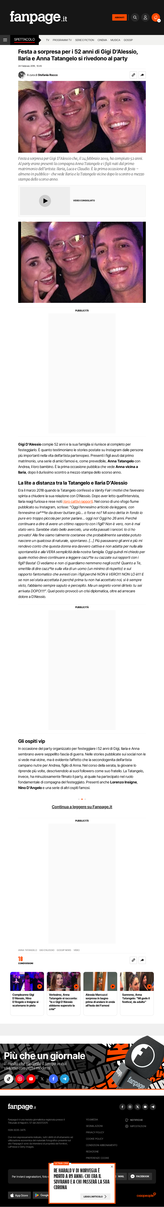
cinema (102, 40)
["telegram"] (64, 1078)
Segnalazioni (94, 1125)
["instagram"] (19, 1078)
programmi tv (62, 40)
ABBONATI (119, 17)
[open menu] (5, 40)
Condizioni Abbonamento (101, 1145)
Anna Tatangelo (27, 950)
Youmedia (92, 1119)
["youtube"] (31, 1078)
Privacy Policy (95, 1132)
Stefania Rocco (48, 75)
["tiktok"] (8, 1078)
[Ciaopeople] (146, 1196)
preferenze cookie (97, 1157)
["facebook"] (53, 1078)
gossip (128, 40)
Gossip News (64, 950)
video (77, 950)
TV (47, 40)
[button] (142, 75)
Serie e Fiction (84, 40)
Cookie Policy (94, 1138)
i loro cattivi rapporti (78, 501)
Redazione (92, 1151)
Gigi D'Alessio (46, 950)
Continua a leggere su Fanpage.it (82, 806)
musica (115, 40)
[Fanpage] (22, 1107)
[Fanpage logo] (33, 17)
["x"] (42, 1078)
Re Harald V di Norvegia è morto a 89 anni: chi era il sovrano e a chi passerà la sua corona (81, 1179)
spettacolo (24, 39)
